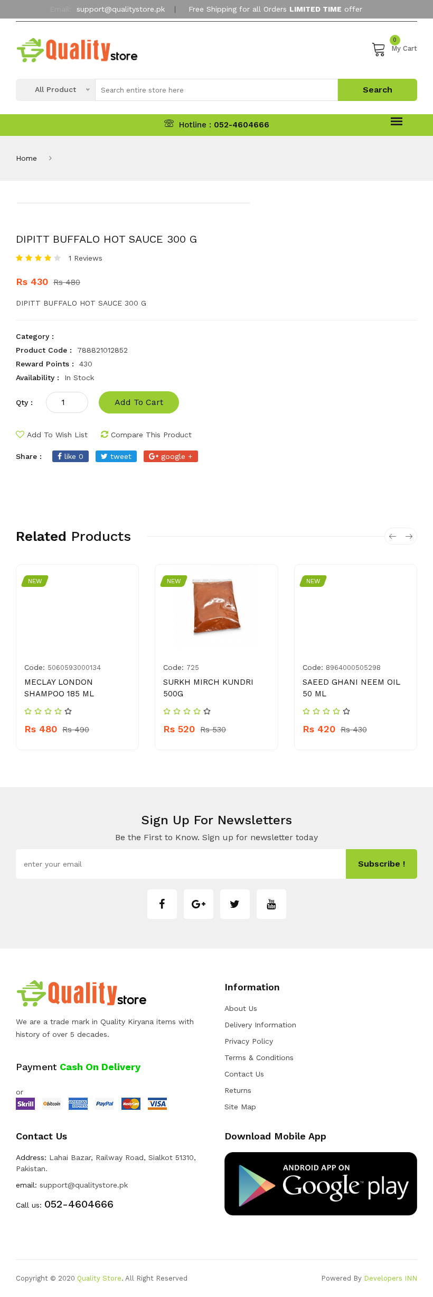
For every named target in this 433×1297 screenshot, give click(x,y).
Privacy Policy (248, 1041)
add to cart (139, 402)
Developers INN (390, 1278)
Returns (237, 1090)
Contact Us (244, 1074)
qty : (24, 402)
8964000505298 (353, 668)
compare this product (151, 434)
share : (29, 456)
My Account (212, 33)
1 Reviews (85, 258)
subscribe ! (381, 864)
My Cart (404, 46)
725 (192, 668)
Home (26, 158)
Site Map (240, 1106)
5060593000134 (74, 668)
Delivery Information (260, 1024)
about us (240, 1008)
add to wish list (57, 434)
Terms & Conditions (259, 1057)
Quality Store (99, 1278)
